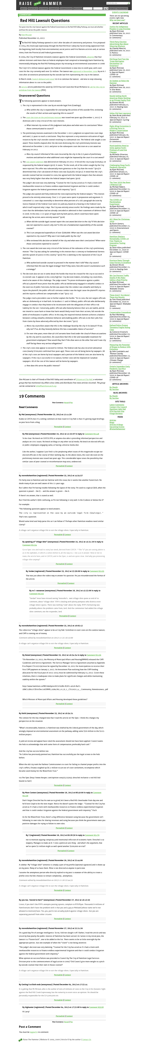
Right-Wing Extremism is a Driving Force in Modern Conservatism (120, 128)
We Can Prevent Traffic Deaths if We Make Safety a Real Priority (119, 277)
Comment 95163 (36, 594)
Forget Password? (119, 9)
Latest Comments (117, 405)
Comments (54, 9)
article (24, 87)
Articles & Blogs (116, 425)
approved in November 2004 (85, 71)
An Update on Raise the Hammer (119, 82)
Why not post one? (117, 20)
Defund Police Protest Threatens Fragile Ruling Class (120, 327)
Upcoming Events (117, 427)
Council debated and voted (43, 79)
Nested (66, 403)
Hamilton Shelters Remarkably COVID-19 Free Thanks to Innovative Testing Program (119, 241)
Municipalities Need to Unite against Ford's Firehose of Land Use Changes (119, 149)
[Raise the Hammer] (40, 6)
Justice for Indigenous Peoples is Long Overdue (120, 28)
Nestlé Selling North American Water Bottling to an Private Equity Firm (120, 98)
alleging (90, 57)
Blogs (112, 422)
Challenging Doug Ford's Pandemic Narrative (120, 166)
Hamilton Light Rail (118, 409)
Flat (71, 403)
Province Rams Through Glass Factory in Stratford (120, 261)
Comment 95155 (97, 571)
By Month (114, 387)
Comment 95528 (96, 1007)
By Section (114, 389)
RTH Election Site (117, 411)
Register (78, 9)
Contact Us (86, 1039)
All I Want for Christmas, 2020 (120, 220)
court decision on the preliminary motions (43, 117)
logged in (34, 1032)
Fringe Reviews (116, 413)
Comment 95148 (92, 434)
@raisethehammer (117, 429)
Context (67, 427)
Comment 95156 (94, 655)
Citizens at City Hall (84, 379)
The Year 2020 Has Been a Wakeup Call (120, 183)
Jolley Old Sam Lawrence (120, 113)
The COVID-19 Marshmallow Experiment (116, 202)
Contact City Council (118, 407)
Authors (43, 9)
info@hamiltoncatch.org (46, 386)
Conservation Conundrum (120, 312)
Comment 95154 (29, 545)
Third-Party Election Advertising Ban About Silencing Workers (119, 44)
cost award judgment (35, 162)
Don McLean (27, 35)
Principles (33, 9)
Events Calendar (120, 12)
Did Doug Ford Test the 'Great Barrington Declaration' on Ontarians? (119, 62)
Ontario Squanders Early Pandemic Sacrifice (120, 367)
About (24, 9)
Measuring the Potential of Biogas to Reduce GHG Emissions (120, 347)
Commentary (25, 15)
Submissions (66, 9)
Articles (113, 420)
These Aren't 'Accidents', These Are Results (120, 296)
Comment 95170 (92, 835)
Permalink (58, 427)
